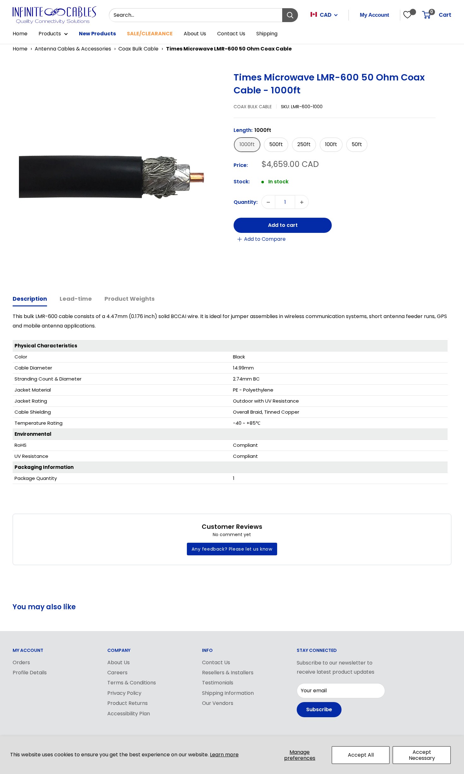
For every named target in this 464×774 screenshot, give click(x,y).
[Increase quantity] (301, 202)
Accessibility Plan (128, 713)
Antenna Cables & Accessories (73, 48)
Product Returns (127, 703)
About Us (195, 33)
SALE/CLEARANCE (150, 33)
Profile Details (30, 672)
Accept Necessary (422, 755)
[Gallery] (120, 175)
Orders (21, 662)
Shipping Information (228, 693)
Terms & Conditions (131, 682)
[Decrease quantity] (268, 202)
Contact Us (231, 33)
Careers (117, 672)
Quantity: (246, 202)
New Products (97, 33)
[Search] (290, 15)
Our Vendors (217, 703)
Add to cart (283, 225)
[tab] (30, 299)
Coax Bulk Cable (138, 48)
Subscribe (319, 709)
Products (50, 33)
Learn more (224, 754)
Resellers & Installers (227, 672)
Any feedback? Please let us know (232, 549)
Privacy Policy (124, 693)
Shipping (266, 33)
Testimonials (217, 682)
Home (20, 33)
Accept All (361, 755)
